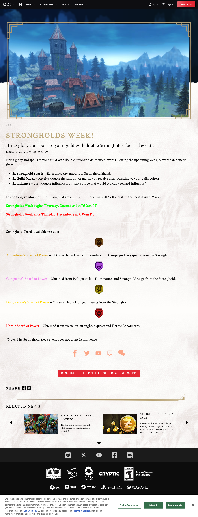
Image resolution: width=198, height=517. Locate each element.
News (65, 4)
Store (29, 4)
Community (47, 4)
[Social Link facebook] (114, 455)
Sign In (155, 4)
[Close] (193, 505)
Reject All (153, 505)
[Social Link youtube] (99, 455)
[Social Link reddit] (68, 455)
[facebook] (24, 388)
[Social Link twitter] (83, 455)
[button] (8, 4)
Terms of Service (82, 510)
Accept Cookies (175, 505)
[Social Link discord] (130, 455)
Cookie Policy (30, 510)
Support (79, 4)
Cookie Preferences (129, 505)
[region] (99, 505)
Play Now (186, 4)
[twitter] (29, 388)
